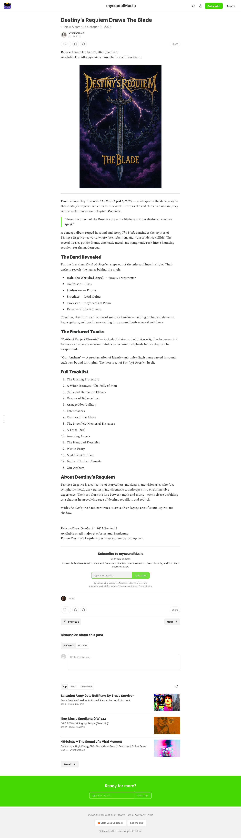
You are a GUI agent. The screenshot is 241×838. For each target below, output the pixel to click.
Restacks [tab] (82, 645)
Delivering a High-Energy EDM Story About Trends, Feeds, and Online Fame (103, 746)
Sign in (231, 6)
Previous (73, 621)
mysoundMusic (76, 33)
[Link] (56, 257)
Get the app (136, 822)
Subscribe (214, 6)
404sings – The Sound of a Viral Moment (91, 742)
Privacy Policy (145, 586)
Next (170, 621)
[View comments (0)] (75, 44)
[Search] (193, 6)
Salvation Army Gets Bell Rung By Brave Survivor (97, 696)
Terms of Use (136, 582)
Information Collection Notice (119, 586)
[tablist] (75, 645)
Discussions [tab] (86, 686)
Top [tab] (65, 686)
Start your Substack (112, 822)
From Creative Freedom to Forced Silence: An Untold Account (95, 700)
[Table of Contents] (3, 419)
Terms (130, 814)
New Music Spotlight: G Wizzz (83, 719)
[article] (120, 702)
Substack (104, 831)
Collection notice (144, 814)
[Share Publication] (200, 6)
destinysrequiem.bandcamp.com (121, 538)
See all (67, 764)
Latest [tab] (73, 686)
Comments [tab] (68, 645)
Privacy (121, 814)
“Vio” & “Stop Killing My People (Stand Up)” (85, 723)
